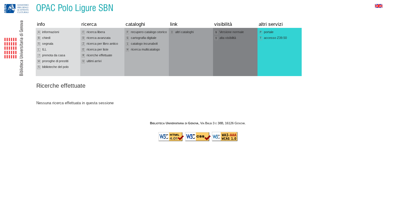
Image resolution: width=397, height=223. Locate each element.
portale (266, 32)
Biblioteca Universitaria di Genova (174, 123)
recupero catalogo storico (147, 32)
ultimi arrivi (92, 61)
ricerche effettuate (97, 55)
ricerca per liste (95, 49)
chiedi (44, 38)
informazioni (48, 32)
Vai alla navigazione (10, 2)
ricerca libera (94, 32)
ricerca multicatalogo (143, 49)
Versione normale (229, 32)
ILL (42, 49)
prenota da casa (51, 55)
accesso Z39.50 (273, 38)
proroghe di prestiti (53, 61)
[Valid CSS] (198, 140)
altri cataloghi (182, 32)
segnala (45, 44)
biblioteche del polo (53, 67)
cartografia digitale (141, 38)
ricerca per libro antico (100, 44)
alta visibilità (225, 38)
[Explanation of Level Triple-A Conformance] (224, 140)
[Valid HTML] (171, 140)
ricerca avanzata (96, 38)
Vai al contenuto (31, 2)
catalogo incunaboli (142, 44)
